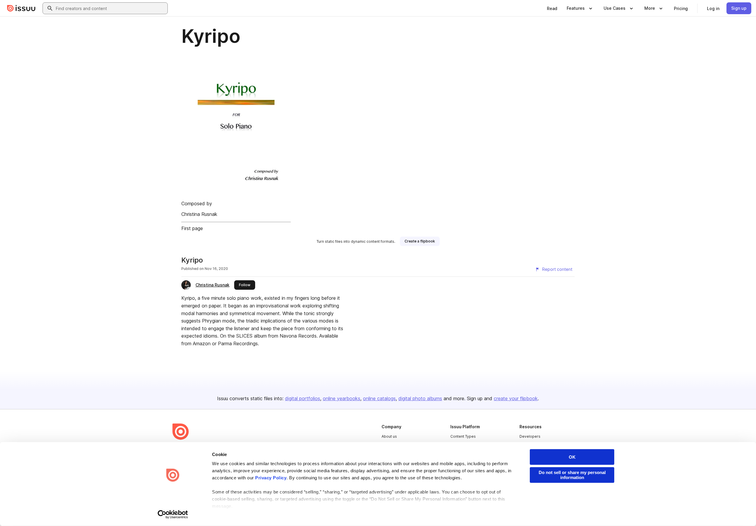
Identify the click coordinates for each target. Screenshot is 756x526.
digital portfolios (302, 398)
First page (192, 228)
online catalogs (379, 398)
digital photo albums (420, 398)
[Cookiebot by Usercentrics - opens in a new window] (173, 514)
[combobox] (110, 8)
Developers (529, 436)
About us (389, 436)
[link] (552, 8)
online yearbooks (341, 398)
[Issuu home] (21, 8)
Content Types (463, 436)
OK (572, 457)
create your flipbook (516, 398)
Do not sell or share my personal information (572, 475)
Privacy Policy (270, 477)
